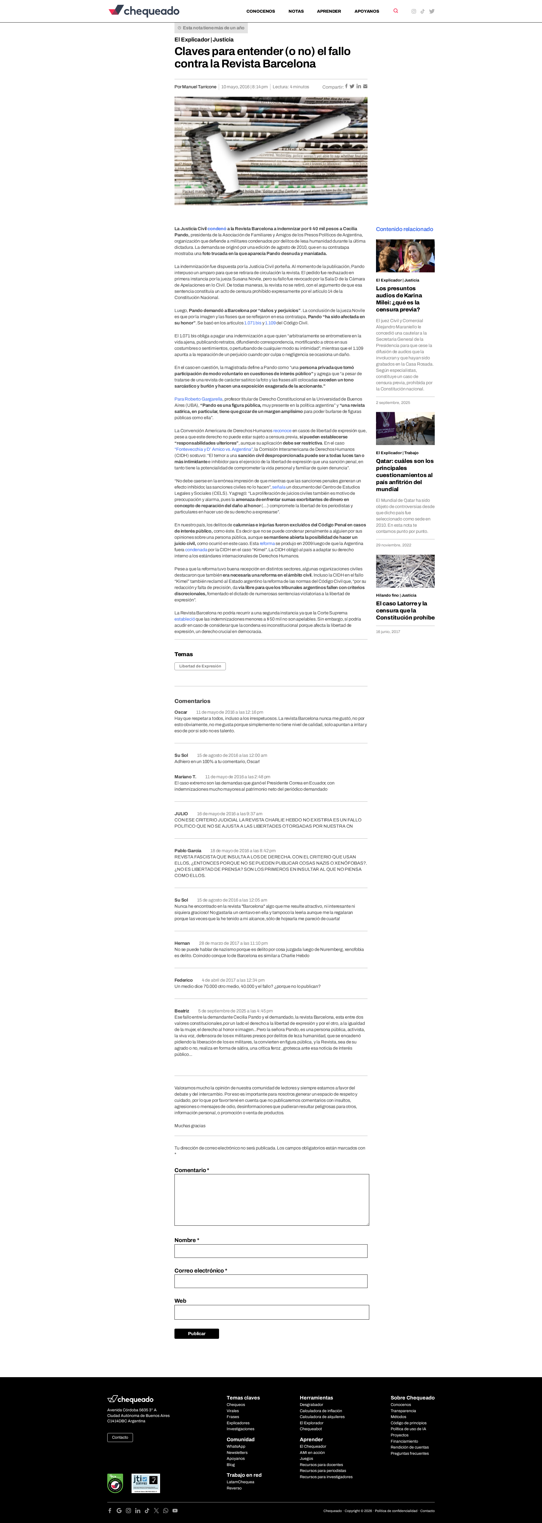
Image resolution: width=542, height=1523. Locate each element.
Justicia (223, 39)
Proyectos (399, 1435)
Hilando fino (387, 595)
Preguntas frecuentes (410, 1453)
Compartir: (333, 87)
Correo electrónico (200, 1270)
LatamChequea (240, 1482)
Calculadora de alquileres (322, 1417)
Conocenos (260, 11)
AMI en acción (312, 1453)
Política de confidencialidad (396, 1511)
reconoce (282, 430)
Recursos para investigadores (326, 1477)
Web (180, 1301)
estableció (184, 619)
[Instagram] (130, 1511)
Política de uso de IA (408, 1429)
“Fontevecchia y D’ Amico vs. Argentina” (213, 449)
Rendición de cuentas (410, 1447)
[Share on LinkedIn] (359, 86)
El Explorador (312, 1423)
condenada (196, 549)
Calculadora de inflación (321, 1411)
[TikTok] (149, 1511)
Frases (233, 1417)
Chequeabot (311, 1429)
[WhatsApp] (167, 1511)
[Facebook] (112, 1511)
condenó (216, 228)
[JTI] (146, 1483)
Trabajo (411, 453)
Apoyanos (367, 11)
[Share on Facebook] (346, 86)
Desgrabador (311, 1405)
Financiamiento (404, 1441)
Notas (296, 11)
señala (278, 487)
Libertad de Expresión (200, 666)
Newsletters (237, 1453)
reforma (267, 543)
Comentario (191, 1170)
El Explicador (192, 39)
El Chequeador (313, 1446)
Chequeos (236, 1405)
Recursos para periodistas (323, 1471)
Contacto (120, 1437)
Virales (233, 1411)
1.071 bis (252, 322)
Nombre (186, 1240)
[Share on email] (365, 86)
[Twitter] (158, 1511)
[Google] (121, 1511)
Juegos (306, 1458)
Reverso (234, 1488)
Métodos (398, 1417)
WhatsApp (236, 1446)
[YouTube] (175, 1511)
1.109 (270, 322)
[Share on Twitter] (352, 86)
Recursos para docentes (321, 1465)
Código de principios (409, 1423)
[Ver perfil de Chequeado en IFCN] (115, 1483)
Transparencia (403, 1411)
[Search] (395, 10)
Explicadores (238, 1423)
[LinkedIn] (140, 1511)
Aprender (329, 11)
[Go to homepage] (153, 11)
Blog (231, 1465)
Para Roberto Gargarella (198, 399)
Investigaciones (240, 1429)
